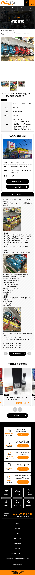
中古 (27, 123)
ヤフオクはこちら (17, 187)
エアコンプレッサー (19, 121)
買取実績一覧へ (17, 353)
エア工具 (4, 100)
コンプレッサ (17, 123)
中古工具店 (16, 124)
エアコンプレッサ (17, 120)
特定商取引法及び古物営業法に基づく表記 (17, 559)
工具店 (22, 124)
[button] (15, 409)
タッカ (23, 123)
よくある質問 (17, 538)
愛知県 (15, 126)
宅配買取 (17, 528)
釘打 (22, 129)
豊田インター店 (25, 128)
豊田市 (15, 129)
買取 (19, 129)
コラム (17, 533)
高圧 (31, 129)
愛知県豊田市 (21, 126)
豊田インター (17, 128)
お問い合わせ (17, 543)
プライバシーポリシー (17, 554)
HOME (17, 523)
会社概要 (17, 548)
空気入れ (28, 126)
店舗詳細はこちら (17, 182)
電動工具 (26, 129)
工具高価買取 (27, 124)
